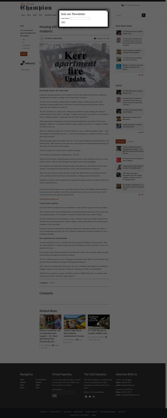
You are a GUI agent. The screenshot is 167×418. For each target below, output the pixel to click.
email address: (65, 18)
